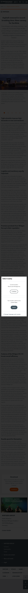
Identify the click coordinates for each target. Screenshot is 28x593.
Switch (14, 307)
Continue (14, 291)
